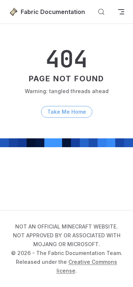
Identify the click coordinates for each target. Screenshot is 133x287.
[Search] (101, 11)
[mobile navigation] (121, 12)
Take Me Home (66, 112)
